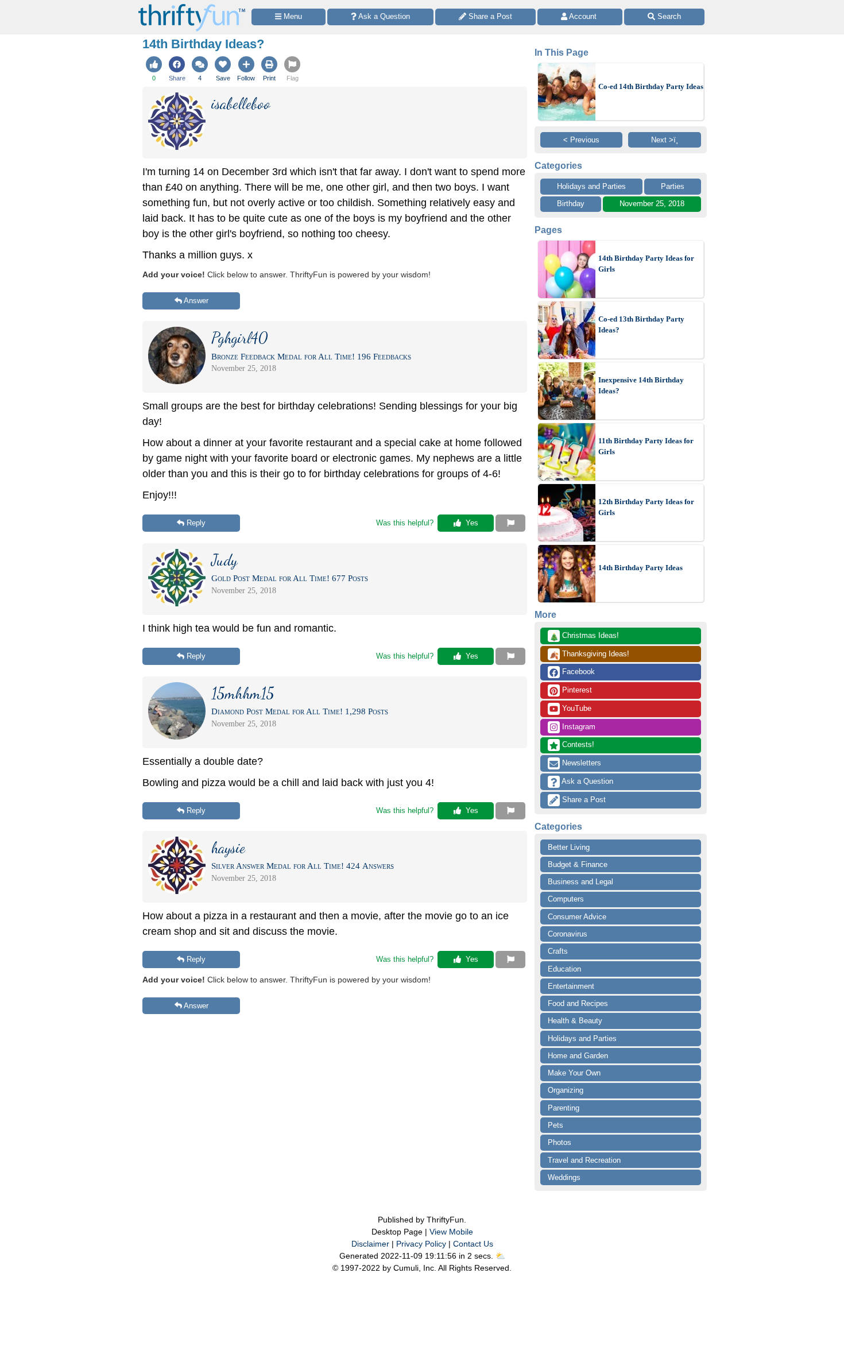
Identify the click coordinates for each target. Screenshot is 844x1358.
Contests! (577, 744)
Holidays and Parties (591, 186)
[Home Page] (192, 6)
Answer (196, 300)
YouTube (575, 708)
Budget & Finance (577, 864)
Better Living (569, 847)
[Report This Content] (510, 523)
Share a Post (583, 799)
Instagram (577, 726)
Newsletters (580, 763)
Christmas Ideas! (584, 636)
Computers (566, 899)
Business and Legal (580, 881)
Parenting (563, 1108)
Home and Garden (578, 1055)
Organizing (565, 1090)
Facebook (577, 671)
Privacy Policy (421, 1243)
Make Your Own (574, 1073)
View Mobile (451, 1231)
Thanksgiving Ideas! (589, 654)
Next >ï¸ (664, 140)
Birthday (570, 203)
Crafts (558, 951)
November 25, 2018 (652, 203)
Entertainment (571, 986)
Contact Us (473, 1243)
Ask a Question (586, 781)
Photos (559, 1142)
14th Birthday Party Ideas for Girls (646, 264)
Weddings (564, 1177)
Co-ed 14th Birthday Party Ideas (650, 86)
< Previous (581, 140)
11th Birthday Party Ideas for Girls (646, 446)
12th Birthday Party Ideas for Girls (646, 507)
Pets (555, 1125)
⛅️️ (500, 1255)
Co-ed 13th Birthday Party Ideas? (641, 325)
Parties (672, 186)
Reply (196, 523)
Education (564, 969)
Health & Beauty (575, 1020)
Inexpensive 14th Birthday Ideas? (641, 386)
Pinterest (576, 690)
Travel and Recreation (584, 1160)
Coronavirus (567, 934)
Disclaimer (370, 1243)
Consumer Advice (577, 916)
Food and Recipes (578, 1003)
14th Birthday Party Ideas (640, 567)
